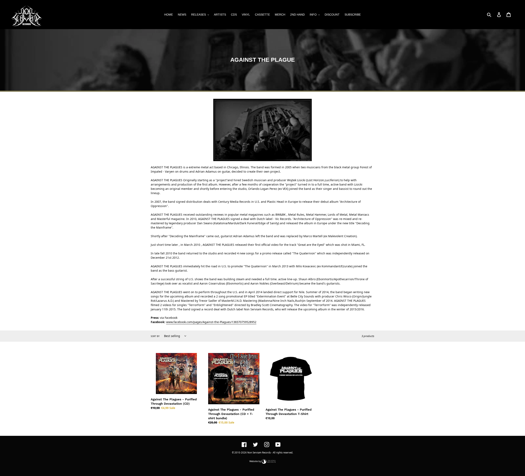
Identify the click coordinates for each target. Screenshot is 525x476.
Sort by (155, 336)
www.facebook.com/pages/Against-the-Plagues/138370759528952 (211, 322)
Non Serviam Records (259, 452)
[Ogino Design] (269, 461)
